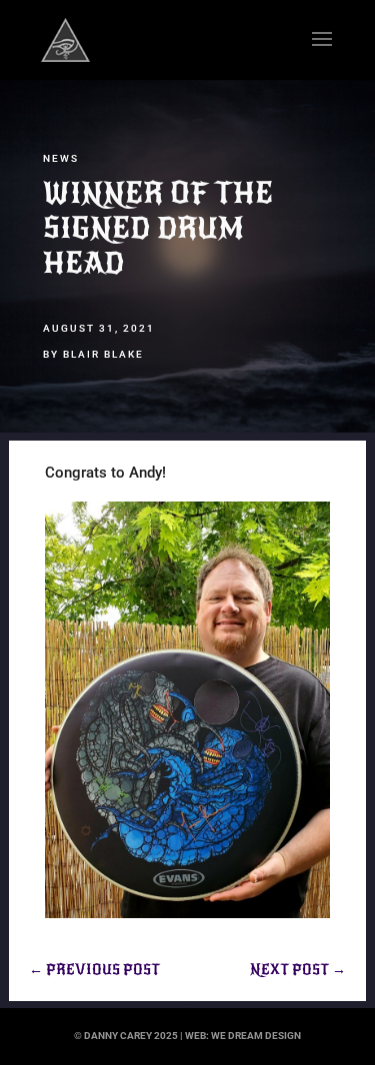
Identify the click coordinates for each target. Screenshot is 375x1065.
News (61, 158)
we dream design (256, 1035)
